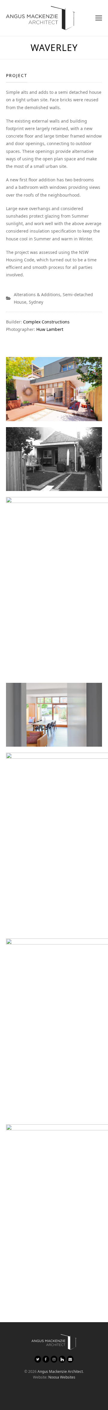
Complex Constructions (46, 322)
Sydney (36, 302)
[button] (98, 18)
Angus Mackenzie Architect (60, 1371)
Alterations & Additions (37, 294)
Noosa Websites (61, 1377)
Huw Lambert (49, 329)
